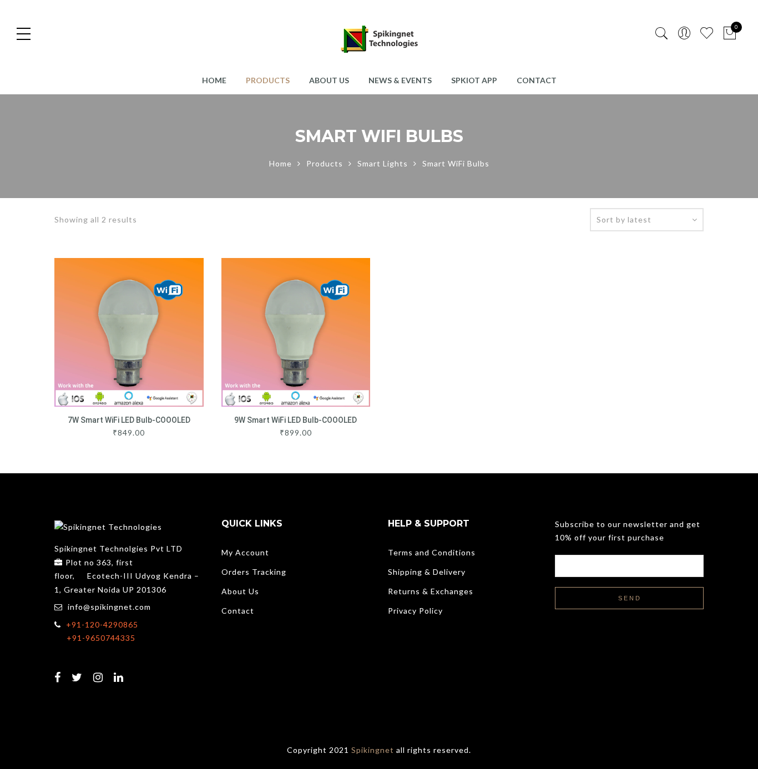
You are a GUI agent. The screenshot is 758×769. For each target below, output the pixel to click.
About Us (329, 80)
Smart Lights (382, 163)
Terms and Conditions (432, 552)
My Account (245, 552)
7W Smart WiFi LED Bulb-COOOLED (129, 420)
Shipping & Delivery (427, 571)
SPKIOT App (474, 80)
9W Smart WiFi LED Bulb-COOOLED (295, 420)
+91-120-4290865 (102, 624)
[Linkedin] (120, 670)
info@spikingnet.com (109, 606)
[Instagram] (99, 670)
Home (214, 80)
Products (268, 80)
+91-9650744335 (101, 637)
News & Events (400, 80)
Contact (537, 80)
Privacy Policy (415, 610)
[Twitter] (78, 670)
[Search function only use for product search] (661, 33)
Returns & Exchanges (430, 591)
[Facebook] (59, 670)
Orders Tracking (253, 571)
